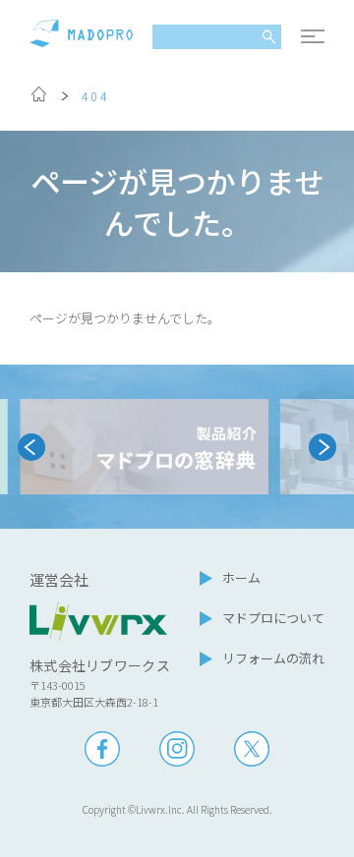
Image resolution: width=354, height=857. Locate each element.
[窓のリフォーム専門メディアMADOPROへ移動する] (39, 97)
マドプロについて (273, 617)
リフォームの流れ (273, 658)
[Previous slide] (31, 447)
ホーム (241, 577)
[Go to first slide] (322, 447)
